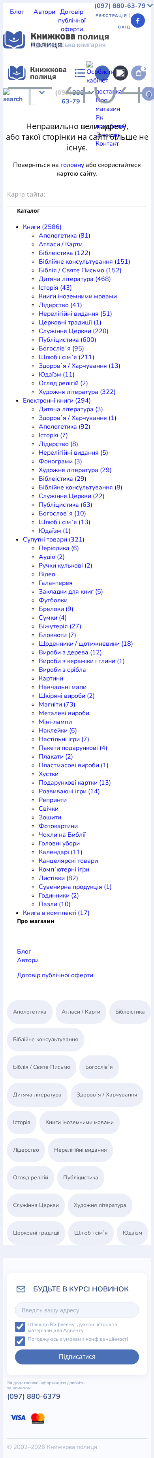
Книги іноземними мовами (97, 111)
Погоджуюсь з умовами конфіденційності (78, 1339)
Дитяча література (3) (71, 409)
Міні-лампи (55, 722)
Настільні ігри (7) (64, 739)
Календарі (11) (61, 852)
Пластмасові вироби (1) (74, 765)
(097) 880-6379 (33, 1396)
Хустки (48, 774)
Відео (47, 574)
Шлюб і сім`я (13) (64, 522)
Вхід (124, 27)
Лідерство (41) (60, 305)
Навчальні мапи (62, 687)
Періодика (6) (59, 548)
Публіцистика (77, 128)
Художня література (74, 146)
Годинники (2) (59, 895)
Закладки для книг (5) (71, 591)
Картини (51, 678)
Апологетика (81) (64, 235)
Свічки (48, 808)
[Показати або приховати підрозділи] (62, 87)
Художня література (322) (77, 392)
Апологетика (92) (64, 426)
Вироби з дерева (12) (70, 652)
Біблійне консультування (45, 1039)
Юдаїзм (124, 137)
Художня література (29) (75, 470)
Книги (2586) (42, 227)
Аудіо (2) (52, 557)
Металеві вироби (64, 713)
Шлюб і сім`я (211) (66, 357)
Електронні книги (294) (57, 400)
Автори (44, 11)
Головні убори (59, 843)
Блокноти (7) (57, 635)
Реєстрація (112, 16)
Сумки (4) (53, 617)
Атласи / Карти (65, 94)
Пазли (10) (55, 904)
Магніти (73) (57, 704)
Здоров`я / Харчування (77, 137)
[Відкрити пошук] (120, 73)
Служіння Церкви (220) (74, 331)
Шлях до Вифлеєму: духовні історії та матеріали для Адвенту (72, 1327)
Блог (17, 11)
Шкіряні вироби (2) (67, 696)
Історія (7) (53, 435)
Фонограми (47, 180)
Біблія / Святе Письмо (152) (80, 270)
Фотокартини (58, 826)
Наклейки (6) (58, 730)
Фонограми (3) (60, 461)
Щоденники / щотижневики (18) (86, 643)
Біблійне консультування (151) (84, 261)
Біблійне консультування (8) (80, 487)
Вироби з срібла (62, 669)
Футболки (53, 600)
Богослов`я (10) (62, 513)
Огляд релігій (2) (63, 383)
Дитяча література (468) (75, 279)
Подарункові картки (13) (75, 782)
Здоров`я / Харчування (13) (79, 366)
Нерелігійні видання (65, 120)
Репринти (53, 800)
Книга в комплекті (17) (56, 913)
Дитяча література (30, 163)
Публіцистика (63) (65, 504)
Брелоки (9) (56, 609)
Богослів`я (115, 128)
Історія (46, 111)
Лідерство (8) (58, 444)
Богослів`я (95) (61, 348)
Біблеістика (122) (64, 253)
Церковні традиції (123, 120)
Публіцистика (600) (67, 339)
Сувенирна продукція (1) (75, 887)
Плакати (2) (56, 756)
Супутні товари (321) (54, 539)
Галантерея (56, 583)
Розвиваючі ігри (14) (69, 791)
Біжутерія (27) (60, 626)
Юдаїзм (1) (55, 531)
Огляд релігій (23, 146)
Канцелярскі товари (68, 860)
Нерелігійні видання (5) (73, 452)
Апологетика (22, 94)
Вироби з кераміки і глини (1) (82, 661)
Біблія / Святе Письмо (85, 102)
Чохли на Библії (62, 834)
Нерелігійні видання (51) (75, 313)
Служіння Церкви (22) (72, 496)
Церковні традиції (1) (70, 322)
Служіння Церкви (29, 128)
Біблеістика (105, 94)
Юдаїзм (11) (57, 374)
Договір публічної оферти (72, 20)
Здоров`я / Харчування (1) (77, 418)
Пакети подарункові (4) (73, 748)
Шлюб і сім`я (22, 137)
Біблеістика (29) (62, 478)
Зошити (50, 817)
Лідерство (18, 120)
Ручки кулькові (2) (65, 565)
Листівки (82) (58, 878)
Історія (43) (55, 287)
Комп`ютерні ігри (64, 869)
